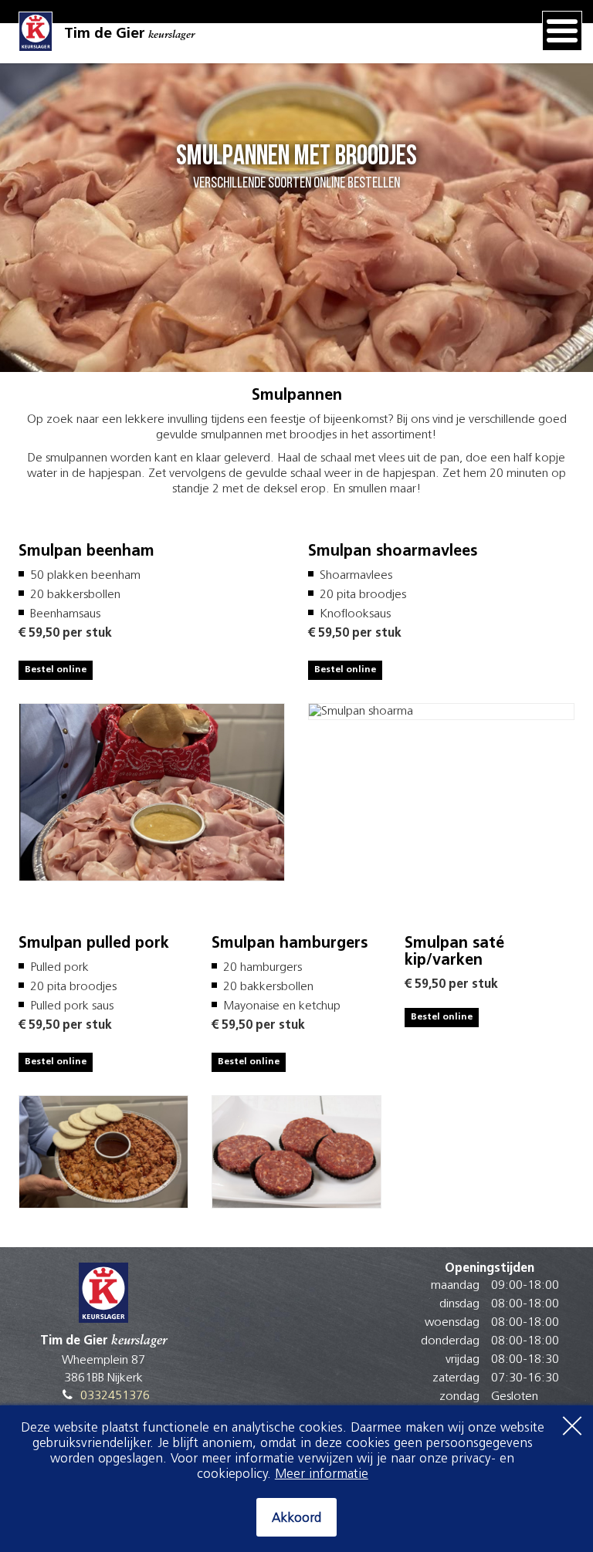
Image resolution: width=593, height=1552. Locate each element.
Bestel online (55, 670)
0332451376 (115, 1396)
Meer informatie (321, 1474)
